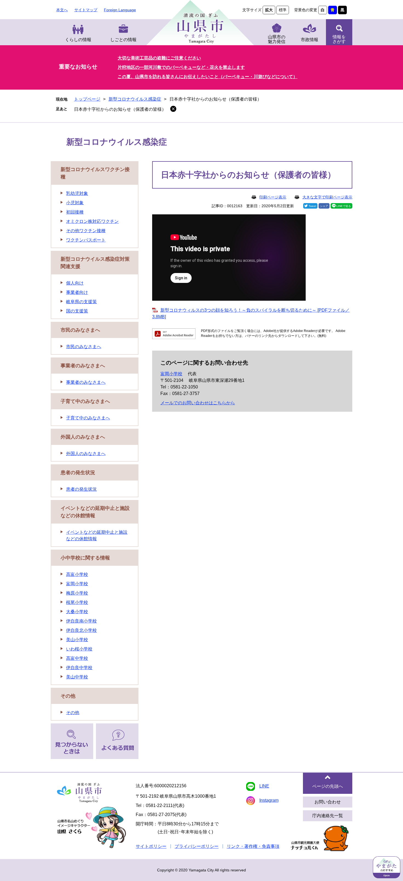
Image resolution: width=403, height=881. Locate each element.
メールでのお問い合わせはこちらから (197, 402)
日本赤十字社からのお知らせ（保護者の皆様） (120, 109)
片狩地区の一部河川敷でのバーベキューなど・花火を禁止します (181, 67)
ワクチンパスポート (86, 240)
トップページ (87, 99)
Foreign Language (120, 10)
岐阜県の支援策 (81, 301)
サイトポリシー (151, 846)
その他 (68, 696)
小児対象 (75, 202)
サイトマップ (85, 10)
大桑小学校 (77, 611)
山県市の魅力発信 (276, 39)
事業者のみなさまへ (83, 365)
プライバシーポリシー (196, 846)
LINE (264, 786)
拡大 (269, 10)
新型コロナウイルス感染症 (135, 99)
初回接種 (75, 212)
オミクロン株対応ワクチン (92, 221)
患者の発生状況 (78, 472)
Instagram (269, 800)
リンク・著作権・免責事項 (253, 846)
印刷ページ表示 (272, 197)
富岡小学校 (171, 373)
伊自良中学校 (79, 667)
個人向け (75, 283)
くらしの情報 (78, 39)
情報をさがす (339, 39)
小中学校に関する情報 (85, 558)
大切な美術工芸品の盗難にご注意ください (159, 58)
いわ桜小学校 (79, 649)
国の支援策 (77, 311)
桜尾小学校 (77, 602)
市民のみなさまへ (80, 330)
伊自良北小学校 (81, 630)
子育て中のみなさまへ (85, 401)
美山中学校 (77, 677)
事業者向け (77, 292)
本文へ (62, 10)
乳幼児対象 (77, 193)
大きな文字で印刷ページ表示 (327, 197)
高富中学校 (77, 658)
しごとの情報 (123, 39)
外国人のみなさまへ (83, 437)
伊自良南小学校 (81, 621)
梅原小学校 (77, 593)
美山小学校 (77, 639)
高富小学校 (77, 574)
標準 (282, 10)
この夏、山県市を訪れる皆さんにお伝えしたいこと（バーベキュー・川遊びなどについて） (207, 76)
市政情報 (309, 39)
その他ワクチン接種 (86, 230)
